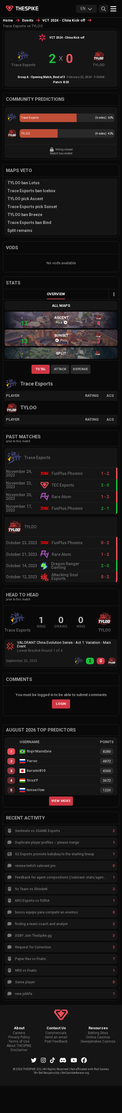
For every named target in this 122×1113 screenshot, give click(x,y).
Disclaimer (19, 1050)
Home (8, 20)
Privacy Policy (19, 1037)
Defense (80, 369)
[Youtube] (74, 1060)
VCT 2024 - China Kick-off (63, 20)
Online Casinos (98, 1037)
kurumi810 (36, 771)
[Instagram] (43, 1060)
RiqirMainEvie (39, 751)
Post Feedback (56, 1041)
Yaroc (32, 761)
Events (28, 20)
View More (61, 801)
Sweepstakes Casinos (98, 1041)
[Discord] (62, 1060)
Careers (19, 1033)
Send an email (56, 1037)
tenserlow (36, 790)
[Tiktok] (52, 1060)
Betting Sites (98, 1033)
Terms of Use (19, 1041)
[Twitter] (34, 1060)
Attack (60, 369)
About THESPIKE (19, 1046)
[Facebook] (84, 1060)
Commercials (56, 1033)
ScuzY (32, 780)
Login (61, 704)
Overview (56, 294)
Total (40, 369)
